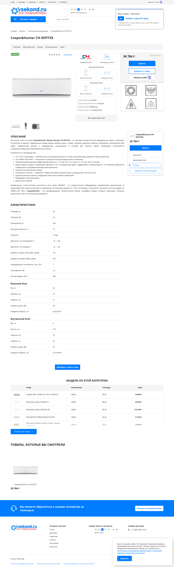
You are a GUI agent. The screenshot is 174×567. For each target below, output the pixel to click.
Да (121, 18)
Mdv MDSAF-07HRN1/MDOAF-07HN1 (40, 417)
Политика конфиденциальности (22, 564)
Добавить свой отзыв (67, 367)
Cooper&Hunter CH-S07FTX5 (25, 484)
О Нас (13, 2)
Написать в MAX (153, 2)
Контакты (63, 2)
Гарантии (32, 2)
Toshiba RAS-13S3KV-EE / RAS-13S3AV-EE (42, 394)
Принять (124, 558)
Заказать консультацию (149, 508)
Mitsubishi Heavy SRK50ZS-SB (38, 409)
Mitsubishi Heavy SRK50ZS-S (37, 402)
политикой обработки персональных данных (139, 552)
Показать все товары (22, 431)
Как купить (52, 2)
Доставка (21, 2)
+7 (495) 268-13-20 (139, 530)
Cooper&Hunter (86, 62)
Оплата (42, 2)
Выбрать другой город (137, 18)
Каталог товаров (28, 19)
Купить (142, 63)
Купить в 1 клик (142, 71)
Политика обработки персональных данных (79, 564)
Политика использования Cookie (48, 564)
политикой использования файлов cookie (134, 551)
